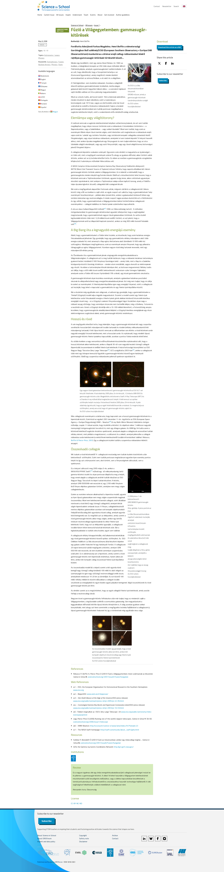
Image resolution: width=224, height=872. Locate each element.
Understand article (62, 30)
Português (44, 100)
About (100, 14)
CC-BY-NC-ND (76, 803)
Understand (77, 14)
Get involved (109, 14)
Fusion (61, 61)
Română (43, 103)
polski (42, 97)
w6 (110, 422)
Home (39, 14)
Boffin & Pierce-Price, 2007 (82, 440)
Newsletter (166, 6)
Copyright (83, 835)
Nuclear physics (44, 64)
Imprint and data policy (46, 841)
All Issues (60, 14)
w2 (105, 208)
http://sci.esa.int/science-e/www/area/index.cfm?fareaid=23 (114, 725)
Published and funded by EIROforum (50, 862)
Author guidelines (123, 14)
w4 (133, 350)
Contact (157, 6)
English (43, 79)
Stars (60, 64)
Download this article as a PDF (169, 47)
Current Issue (49, 14)
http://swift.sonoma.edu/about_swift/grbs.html (119, 729)
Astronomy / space (52, 55)
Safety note (84, 838)
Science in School (77, 25)
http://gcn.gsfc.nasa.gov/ (124, 746)
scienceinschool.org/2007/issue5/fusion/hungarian (108, 676)
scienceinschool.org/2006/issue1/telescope (90, 721)
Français (43, 83)
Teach (86, 14)
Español (43, 107)
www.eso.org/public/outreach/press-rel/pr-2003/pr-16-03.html (98, 708)
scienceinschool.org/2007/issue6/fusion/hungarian (100, 742)
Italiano (43, 93)
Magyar (43, 90)
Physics (41, 58)
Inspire (68, 14)
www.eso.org (78, 690)
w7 (91, 471)
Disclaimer (83, 841)
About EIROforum (44, 838)
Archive (115, 835)
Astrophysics (52, 61)
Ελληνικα (43, 86)
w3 (75, 223)
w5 (108, 350)
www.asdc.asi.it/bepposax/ (97, 694)
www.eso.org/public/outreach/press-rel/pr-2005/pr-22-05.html (98, 701)
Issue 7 (97, 25)
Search (176, 6)
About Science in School (46, 835)
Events (93, 14)
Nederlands (44, 76)
